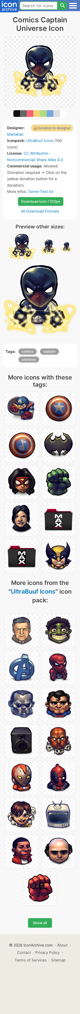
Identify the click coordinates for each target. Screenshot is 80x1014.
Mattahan (15, 134)
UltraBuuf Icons (39, 140)
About (62, 945)
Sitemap (58, 960)
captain (49, 351)
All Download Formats (40, 211)
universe (29, 359)
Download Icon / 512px (40, 201)
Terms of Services (31, 960)
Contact (24, 952)
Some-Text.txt (41, 191)
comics (27, 351)
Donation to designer (54, 128)
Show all (40, 923)
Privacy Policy (47, 952)
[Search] (62, 5)
